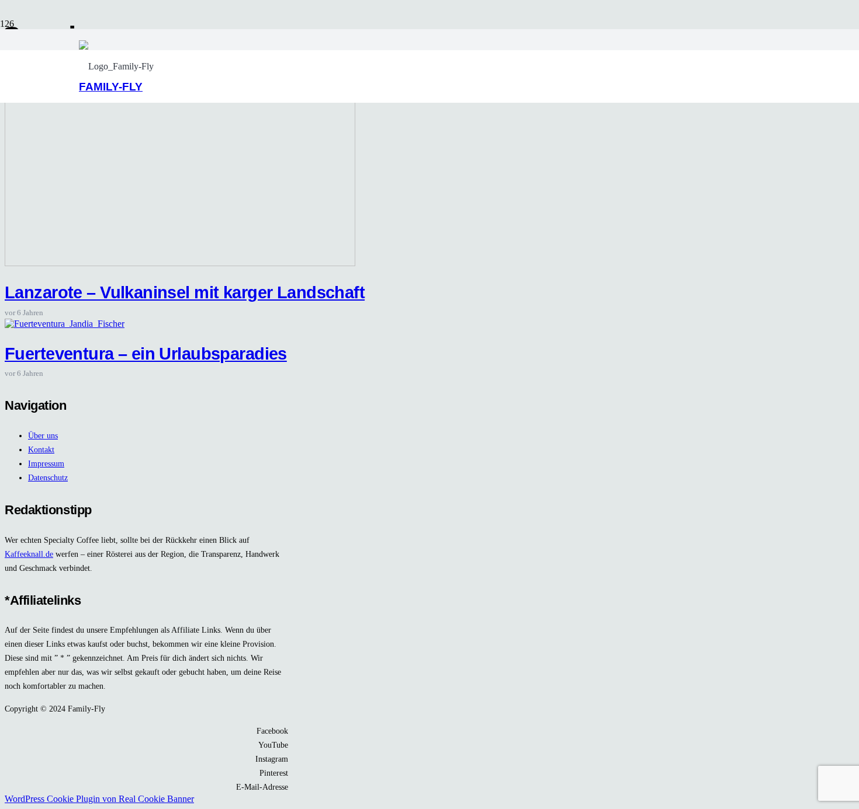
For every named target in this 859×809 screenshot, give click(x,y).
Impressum (46, 463)
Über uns (43, 435)
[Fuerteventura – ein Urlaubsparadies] (64, 324)
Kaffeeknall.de (29, 554)
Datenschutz (48, 477)
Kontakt (41, 449)
